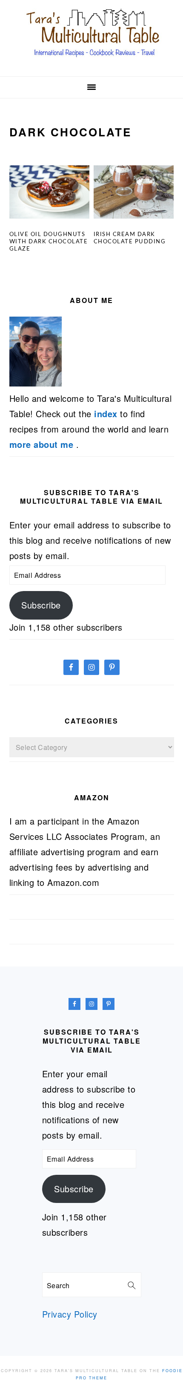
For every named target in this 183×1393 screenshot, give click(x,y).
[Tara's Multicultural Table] (91, 61)
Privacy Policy (69, 1314)
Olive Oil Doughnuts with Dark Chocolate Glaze (48, 242)
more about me (42, 444)
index (105, 413)
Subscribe (41, 605)
